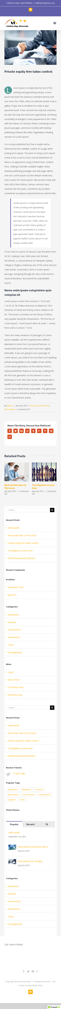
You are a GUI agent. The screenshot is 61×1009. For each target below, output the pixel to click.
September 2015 (16, 587)
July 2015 (12, 594)
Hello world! (13, 527)
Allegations (26, 789)
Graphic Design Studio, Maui (30, 985)
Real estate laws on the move (22, 535)
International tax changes (30, 861)
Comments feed (15, 687)
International (9, 409)
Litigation (12, 799)
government (13, 794)
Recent (30, 824)
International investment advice (33, 846)
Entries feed (13, 679)
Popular (14, 824)
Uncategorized (15, 652)
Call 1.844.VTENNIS (13, 944)
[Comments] (47, 824)
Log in (11, 672)
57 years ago (19, 773)
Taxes (11, 644)
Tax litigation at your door (20, 550)
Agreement (13, 789)
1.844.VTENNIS (26, 3)
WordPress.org (15, 694)
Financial (33, 405)
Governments (43, 405)
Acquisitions (13, 614)
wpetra (10, 405)
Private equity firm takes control (23, 543)
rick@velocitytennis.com (45, 3)
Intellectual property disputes (22, 558)
